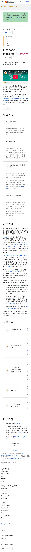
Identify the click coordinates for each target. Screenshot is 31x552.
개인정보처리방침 (9, 544)
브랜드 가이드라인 (5, 515)
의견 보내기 (8, 32)
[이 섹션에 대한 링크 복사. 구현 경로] (14, 322)
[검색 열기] (20, 2)
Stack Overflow (5, 507)
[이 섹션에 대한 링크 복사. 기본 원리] (14, 224)
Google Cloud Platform (7, 535)
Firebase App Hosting (15, 17)
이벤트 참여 (4, 498)
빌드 (26, 26)
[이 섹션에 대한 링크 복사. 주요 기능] (14, 115)
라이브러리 (3, 479)
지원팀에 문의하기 (5, 505)
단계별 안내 (20, 432)
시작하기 (7, 108)
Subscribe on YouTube (6, 496)
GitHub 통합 (8, 267)
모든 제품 (3, 538)
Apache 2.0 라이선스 (13, 457)
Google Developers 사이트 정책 (17, 458)
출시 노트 (3, 513)
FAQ (2, 518)
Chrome (3, 530)
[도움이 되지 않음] (15, 29)
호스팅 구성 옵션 (14, 272)
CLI (6, 237)
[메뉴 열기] (2, 2)
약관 (2, 544)
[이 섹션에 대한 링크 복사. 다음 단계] (14, 420)
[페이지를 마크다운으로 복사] (10, 57)
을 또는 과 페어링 (15, 98)
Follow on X (4, 493)
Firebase (5, 26)
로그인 (27, 2)
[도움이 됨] (12, 29)
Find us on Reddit (5, 490)
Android (3, 528)
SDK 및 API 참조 (5, 474)
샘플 (2, 476)
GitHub (3, 481)
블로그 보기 (4, 488)
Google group (4, 510)
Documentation (7, 7)
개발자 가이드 (4, 471)
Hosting (18, 7)
